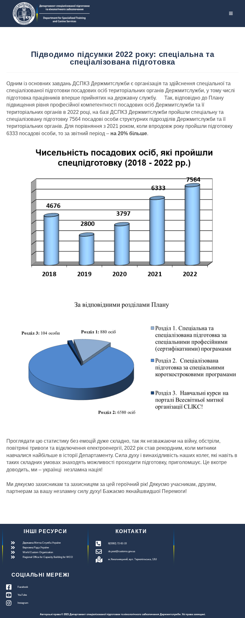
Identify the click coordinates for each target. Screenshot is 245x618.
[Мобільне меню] (231, 13)
